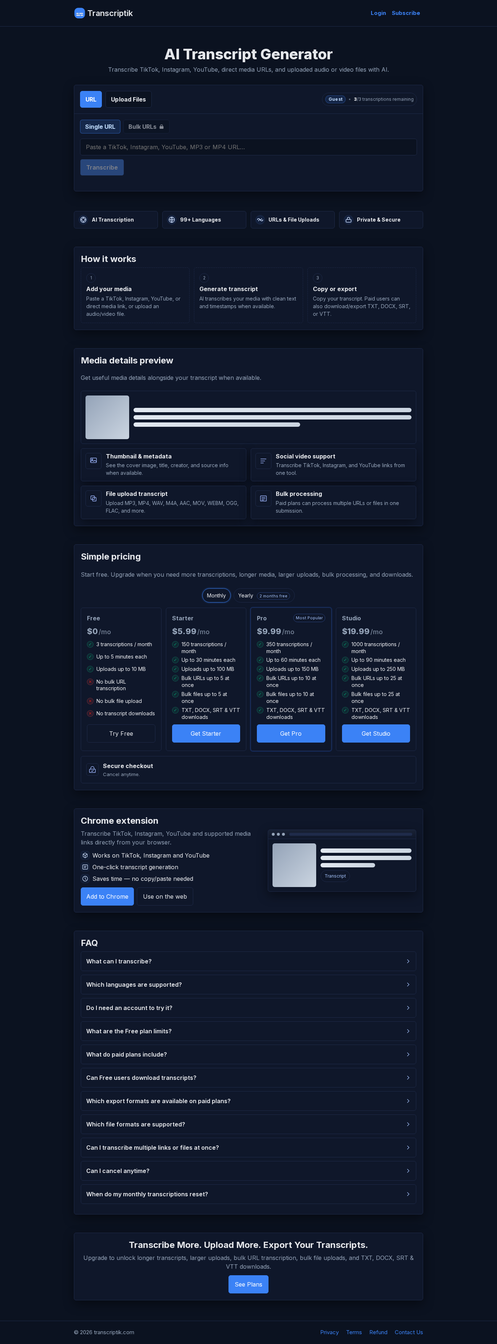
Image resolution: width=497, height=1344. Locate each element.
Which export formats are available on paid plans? (158, 1101)
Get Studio (376, 733)
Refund (378, 1332)
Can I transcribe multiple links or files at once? (152, 1147)
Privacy (329, 1332)
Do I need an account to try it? (129, 1007)
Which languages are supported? (134, 984)
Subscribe (406, 12)
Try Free (121, 733)
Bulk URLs (142, 126)
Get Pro (291, 733)
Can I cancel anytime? (118, 1170)
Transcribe (102, 167)
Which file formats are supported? (135, 1124)
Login (378, 12)
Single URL (100, 126)
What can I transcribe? (119, 961)
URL (91, 99)
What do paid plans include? (126, 1054)
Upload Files (128, 99)
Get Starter (206, 733)
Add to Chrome (107, 896)
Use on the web (165, 896)
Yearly (262, 595)
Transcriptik (110, 13)
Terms (354, 1332)
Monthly (216, 595)
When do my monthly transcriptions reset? (147, 1194)
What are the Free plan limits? (129, 1031)
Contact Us (409, 1332)
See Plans (248, 1284)
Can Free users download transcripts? (141, 1077)
